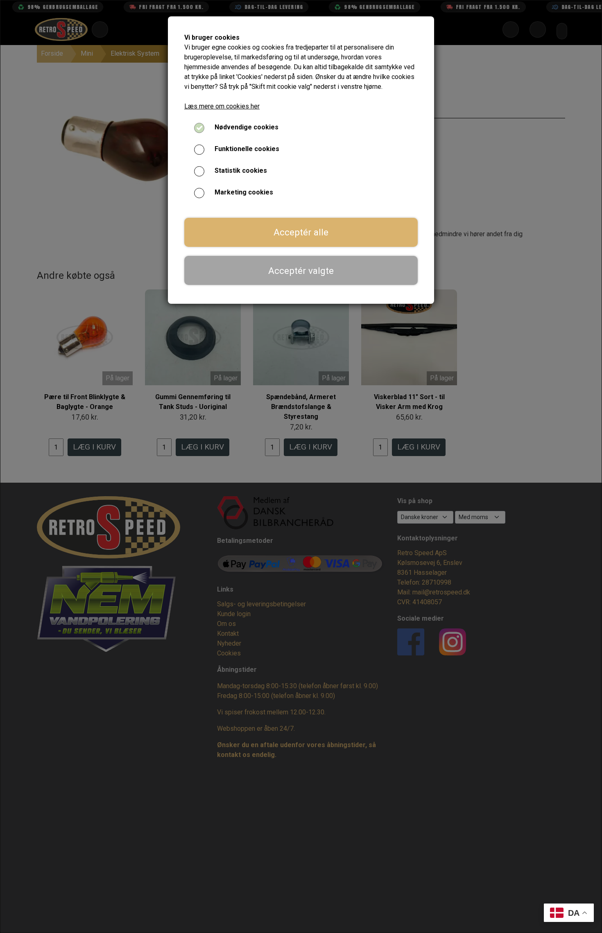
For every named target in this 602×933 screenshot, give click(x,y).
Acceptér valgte (301, 270)
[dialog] (301, 466)
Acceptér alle (301, 232)
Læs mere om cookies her (222, 106)
